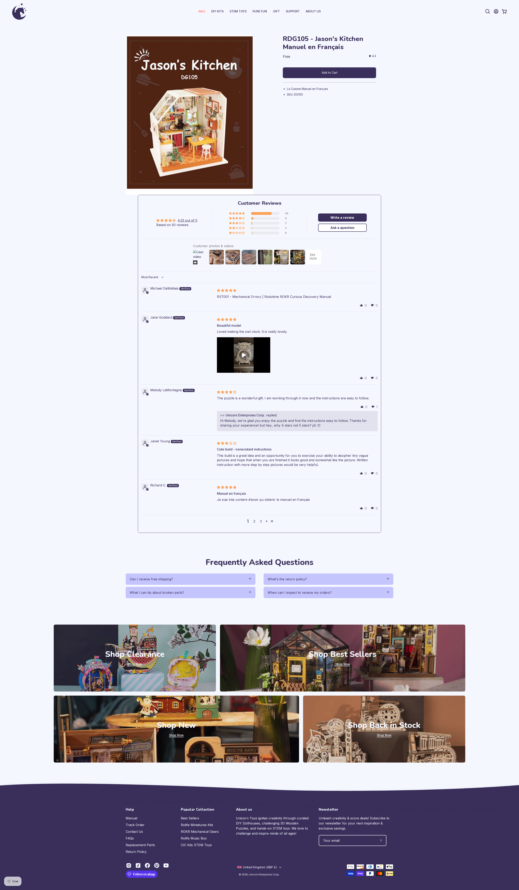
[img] (372, 56)
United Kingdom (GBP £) (260, 867)
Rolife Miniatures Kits (197, 825)
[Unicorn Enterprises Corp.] (19, 11)
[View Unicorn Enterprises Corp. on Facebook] (147, 865)
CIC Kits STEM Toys (196, 845)
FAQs (130, 838)
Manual (131, 818)
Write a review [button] (342, 217)
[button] (293, 11)
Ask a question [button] (342, 228)
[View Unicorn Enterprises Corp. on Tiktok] (138, 865)
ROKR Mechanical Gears (200, 832)
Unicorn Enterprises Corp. (264, 874)
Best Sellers (190, 818)
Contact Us (134, 832)
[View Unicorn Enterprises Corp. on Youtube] (166, 865)
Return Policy (136, 852)
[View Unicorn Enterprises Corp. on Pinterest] (157, 865)
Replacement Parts (140, 845)
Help (130, 809)
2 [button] (254, 521)
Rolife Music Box (194, 838)
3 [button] (261, 521)
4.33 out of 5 (187, 220)
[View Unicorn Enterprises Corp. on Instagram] (129, 865)
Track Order (135, 825)
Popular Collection (197, 809)
